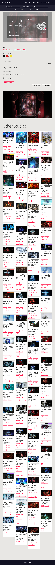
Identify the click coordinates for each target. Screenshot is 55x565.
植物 (17, 156)
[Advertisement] (27, 555)
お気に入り (36, 2)
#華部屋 (17, 541)
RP (9, 147)
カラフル (9, 195)
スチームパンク (17, 49)
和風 (9, 170)
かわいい (47, 152)
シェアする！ (47, 85)
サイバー (9, 149)
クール (5, 149)
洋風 (48, 195)
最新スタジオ (27, 2)
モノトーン (30, 226)
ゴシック (10, 49)
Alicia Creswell (9, 62)
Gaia (4, 145)
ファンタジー (23, 154)
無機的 (24, 49)
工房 (23, 287)
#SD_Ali (5, 49)
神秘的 (30, 154)
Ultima (7, 145)
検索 (37, 9)
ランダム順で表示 (46, 2)
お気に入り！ (9, 83)
